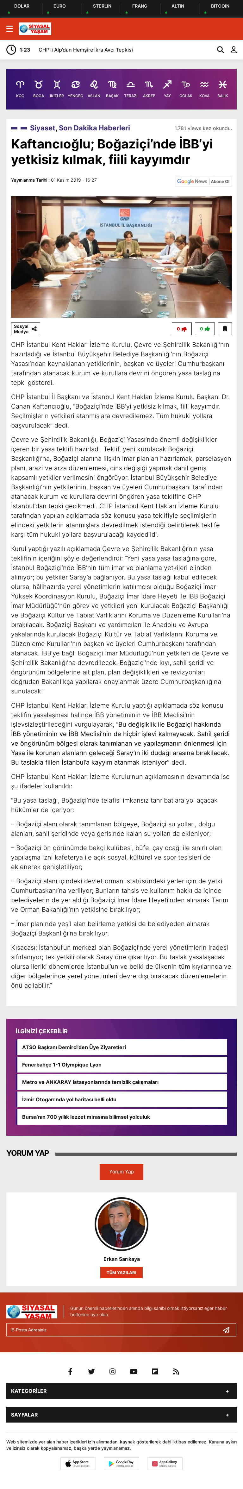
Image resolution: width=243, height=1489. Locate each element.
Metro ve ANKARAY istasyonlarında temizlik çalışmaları (90, 1082)
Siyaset (42, 128)
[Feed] (176, 1371)
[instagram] (112, 1371)
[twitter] (91, 1371)
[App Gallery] (165, 1463)
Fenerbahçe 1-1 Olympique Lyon (62, 1064)
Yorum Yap (121, 1171)
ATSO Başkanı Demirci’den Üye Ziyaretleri (74, 1047)
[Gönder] (228, 1329)
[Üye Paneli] (230, 50)
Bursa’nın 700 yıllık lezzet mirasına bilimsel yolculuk (86, 1117)
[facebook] (70, 1371)
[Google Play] (121, 1463)
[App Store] (78, 1463)
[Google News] (203, 181)
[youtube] (133, 1371)
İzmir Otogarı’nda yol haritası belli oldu (69, 1099)
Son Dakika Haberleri (94, 128)
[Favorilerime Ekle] (225, 328)
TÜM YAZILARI (121, 1272)
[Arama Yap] (217, 50)
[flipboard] (155, 1371)
